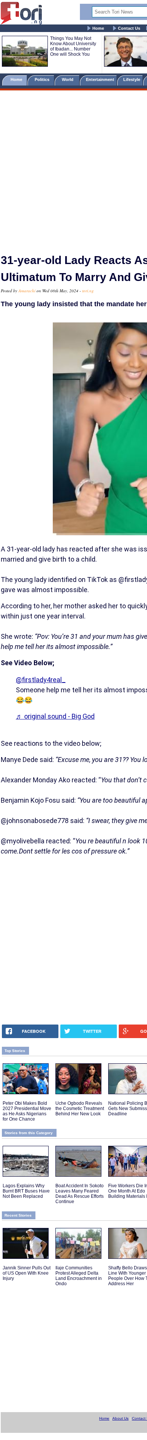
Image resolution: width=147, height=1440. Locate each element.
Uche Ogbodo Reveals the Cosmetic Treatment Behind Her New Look (79, 1108)
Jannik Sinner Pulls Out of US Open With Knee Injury (27, 1273)
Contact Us (129, 28)
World (68, 79)
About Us (120, 1418)
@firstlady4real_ (41, 680)
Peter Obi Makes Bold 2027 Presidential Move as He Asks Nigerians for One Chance (27, 1111)
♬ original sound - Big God (55, 716)
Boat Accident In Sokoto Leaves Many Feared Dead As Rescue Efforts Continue (79, 1193)
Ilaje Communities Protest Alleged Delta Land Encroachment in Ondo (78, 1275)
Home (98, 28)
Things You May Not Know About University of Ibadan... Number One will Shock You (73, 46)
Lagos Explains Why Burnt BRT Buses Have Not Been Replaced (26, 1191)
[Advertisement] (73, 168)
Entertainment (100, 79)
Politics (42, 79)
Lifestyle (131, 79)
